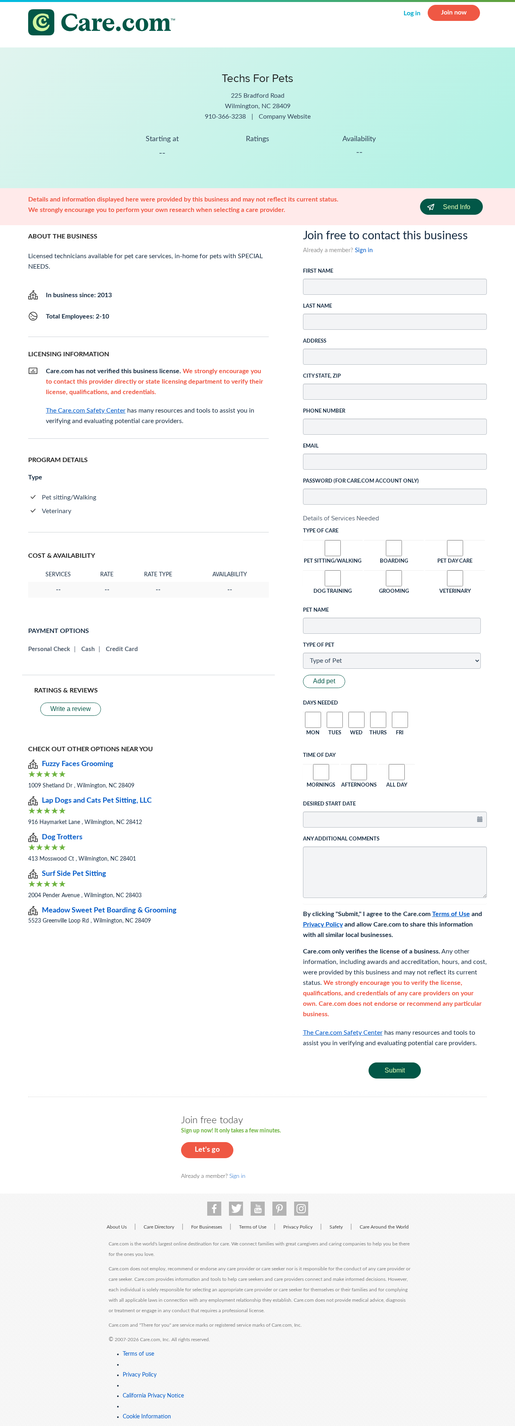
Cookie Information (147, 1417)
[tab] (395, 518)
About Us (117, 1227)
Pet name (316, 610)
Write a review (70, 708)
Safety (336, 1227)
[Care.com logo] (104, 23)
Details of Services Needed (341, 518)
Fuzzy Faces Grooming (77, 764)
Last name (317, 306)
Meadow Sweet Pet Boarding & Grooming (109, 910)
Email (311, 446)
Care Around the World (384, 1227)
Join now (454, 12)
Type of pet (318, 645)
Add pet (324, 681)
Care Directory (159, 1227)
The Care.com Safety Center (343, 1032)
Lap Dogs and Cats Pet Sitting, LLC (97, 800)
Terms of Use (451, 914)
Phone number (324, 411)
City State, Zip (322, 376)
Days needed (320, 703)
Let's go (207, 1149)
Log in (412, 13)
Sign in (364, 250)
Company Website (285, 116)
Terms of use (138, 1354)
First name (318, 271)
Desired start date (329, 804)
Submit (395, 1070)
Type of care (320, 531)
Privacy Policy (323, 924)
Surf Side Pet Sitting (74, 873)
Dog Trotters (62, 837)
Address (314, 341)
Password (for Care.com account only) (361, 481)
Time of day (319, 755)
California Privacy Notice (153, 1396)
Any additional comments (341, 839)
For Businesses (206, 1227)
